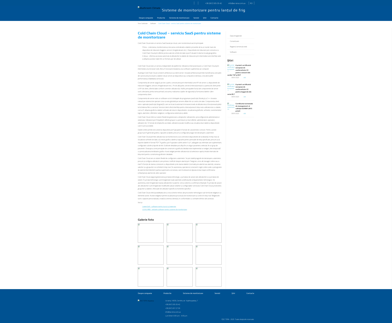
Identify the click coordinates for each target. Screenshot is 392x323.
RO (251, 3)
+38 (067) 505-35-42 (213, 3)
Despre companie (146, 18)
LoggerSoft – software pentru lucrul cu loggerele (159, 206)
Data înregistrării (236, 36)
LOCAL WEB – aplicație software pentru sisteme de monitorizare (164, 209)
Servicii (196, 18)
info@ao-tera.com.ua (173, 312)
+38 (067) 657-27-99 (172, 308)
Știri (204, 18)
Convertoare (234, 41)
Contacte (214, 18)
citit (244, 77)
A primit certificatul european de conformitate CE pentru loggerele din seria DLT (239, 89)
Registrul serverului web (238, 47)
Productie (161, 18)
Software (233, 52)
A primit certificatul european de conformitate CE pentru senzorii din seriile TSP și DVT (239, 70)
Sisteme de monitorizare (179, 18)
